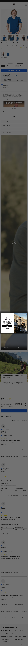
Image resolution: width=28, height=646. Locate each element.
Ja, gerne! (7, 326)
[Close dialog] (26, 314)
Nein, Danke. (7, 328)
